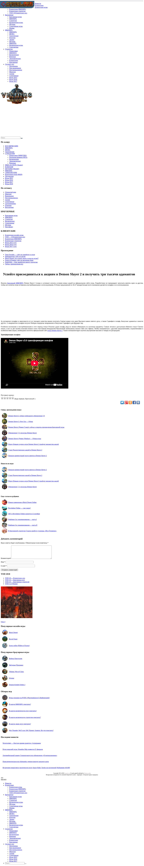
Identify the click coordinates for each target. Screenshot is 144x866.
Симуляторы (13, 47)
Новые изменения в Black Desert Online (22, 502)
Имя (3, 562)
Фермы (11, 28)
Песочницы (13, 66)
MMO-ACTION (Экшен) (14, 165)
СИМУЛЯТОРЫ (11, 172)
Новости (38, 3)
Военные (12, 57)
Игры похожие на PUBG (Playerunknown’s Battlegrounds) (29, 698)
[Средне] (7, 398)
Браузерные (9, 15)
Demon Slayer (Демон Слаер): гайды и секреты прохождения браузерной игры (36, 427)
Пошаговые (13, 51)
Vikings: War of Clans (16, 672)
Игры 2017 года (10, 246)
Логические (9, 176)
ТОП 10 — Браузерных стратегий (17, 582)
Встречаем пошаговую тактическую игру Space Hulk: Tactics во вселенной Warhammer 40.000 (36, 768)
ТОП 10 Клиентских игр (18, 13)
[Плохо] (4, 398)
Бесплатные (9, 207)
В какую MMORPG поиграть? (20, 704)
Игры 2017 (13, 81)
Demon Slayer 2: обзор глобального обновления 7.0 (26, 416)
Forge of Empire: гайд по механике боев (19, 260)
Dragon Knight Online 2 (17, 685)
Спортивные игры (16, 26)
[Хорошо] (10, 398)
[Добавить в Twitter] (122, 402)
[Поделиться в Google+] (126, 402)
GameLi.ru (67, 773)
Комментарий (6, 558)
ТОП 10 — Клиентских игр (15, 578)
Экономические (15, 58)
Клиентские (39, 5)
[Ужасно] (2, 398)
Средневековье (10, 203)
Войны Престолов (15, 658)
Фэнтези (12, 38)
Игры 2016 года (10, 244)
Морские (12, 72)
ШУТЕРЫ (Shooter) (12, 169)
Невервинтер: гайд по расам (15, 256)
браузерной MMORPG (15, 283)
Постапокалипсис (15, 70)
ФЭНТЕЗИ (9, 167)
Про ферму (9, 227)
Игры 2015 (13, 77)
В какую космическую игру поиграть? (23, 711)
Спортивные (13, 76)
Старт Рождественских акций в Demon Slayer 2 (25, 450)
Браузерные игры (15, 17)
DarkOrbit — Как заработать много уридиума (21, 262)
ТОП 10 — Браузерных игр (15, 580)
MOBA (11, 34)
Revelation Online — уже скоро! (19, 508)
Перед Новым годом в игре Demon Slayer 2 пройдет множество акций (33, 444)
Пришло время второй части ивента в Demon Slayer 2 (27, 456)
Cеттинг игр (9, 64)
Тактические (13, 36)
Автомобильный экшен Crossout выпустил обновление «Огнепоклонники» (30, 755)
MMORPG (13, 19)
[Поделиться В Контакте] (138, 402)
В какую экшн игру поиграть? (20, 724)
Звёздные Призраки (16, 665)
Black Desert (13, 632)
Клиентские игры (41, 7)
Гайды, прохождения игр (14, 264)
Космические (14, 55)
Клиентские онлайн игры (14, 235)
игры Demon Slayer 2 (54, 330)
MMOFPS (12, 43)
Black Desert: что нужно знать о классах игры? (21, 258)
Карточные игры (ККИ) (13, 174)
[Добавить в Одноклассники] (130, 402)
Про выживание (15, 68)
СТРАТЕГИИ (10, 153)
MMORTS (13, 53)
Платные (8, 205)
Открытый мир (10, 192)
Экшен (11, 39)
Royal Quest (13, 639)
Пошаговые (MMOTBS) (18, 155)
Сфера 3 (3, 621)
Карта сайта (88, 773)
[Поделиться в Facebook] (134, 402)
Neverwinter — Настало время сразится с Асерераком (22, 743)
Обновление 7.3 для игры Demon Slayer (22, 433)
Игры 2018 (9, 184)
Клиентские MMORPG (17, 9)
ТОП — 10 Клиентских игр (15, 237)
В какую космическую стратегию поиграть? (25, 717)
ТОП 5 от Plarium (11, 584)
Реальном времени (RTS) (18, 157)
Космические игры (16, 22)
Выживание (9, 196)
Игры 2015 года (10, 243)
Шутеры (12, 24)
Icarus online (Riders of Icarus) (19, 645)
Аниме (11, 74)
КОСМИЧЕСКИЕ (11, 146)
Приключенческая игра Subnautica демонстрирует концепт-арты (26, 761)
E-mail (4, 566)
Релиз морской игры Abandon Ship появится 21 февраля (23, 749)
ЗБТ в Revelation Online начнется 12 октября (24, 514)
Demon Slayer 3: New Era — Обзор (20, 421)
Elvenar (11, 678)
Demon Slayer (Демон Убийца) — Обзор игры (24, 438)
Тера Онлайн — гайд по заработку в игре (20, 254)
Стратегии (13, 21)
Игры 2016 (13, 79)
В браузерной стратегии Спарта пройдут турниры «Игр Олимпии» (32, 531)
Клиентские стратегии (17, 11)
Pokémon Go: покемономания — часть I (22, 519)
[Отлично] (12, 398)
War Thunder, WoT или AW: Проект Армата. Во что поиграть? (31, 730)
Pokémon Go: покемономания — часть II (22, 525)
